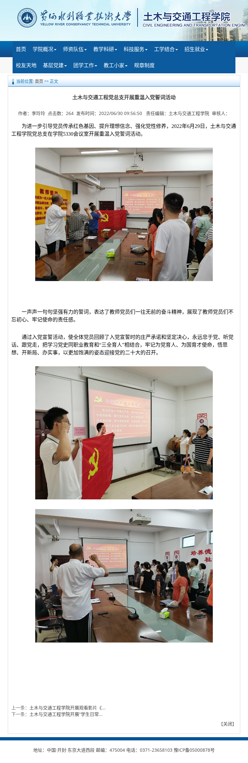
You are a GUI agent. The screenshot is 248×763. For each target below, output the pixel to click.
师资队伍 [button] (73, 49)
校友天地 (26, 65)
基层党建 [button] (53, 65)
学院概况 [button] (43, 49)
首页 (21, 49)
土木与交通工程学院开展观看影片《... (67, 708)
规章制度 (144, 65)
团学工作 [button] (83, 65)
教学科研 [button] (103, 49)
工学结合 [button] (164, 49)
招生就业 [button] (194, 49)
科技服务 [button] (134, 49)
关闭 (227, 724)
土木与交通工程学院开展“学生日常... (66, 714)
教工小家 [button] (114, 65)
